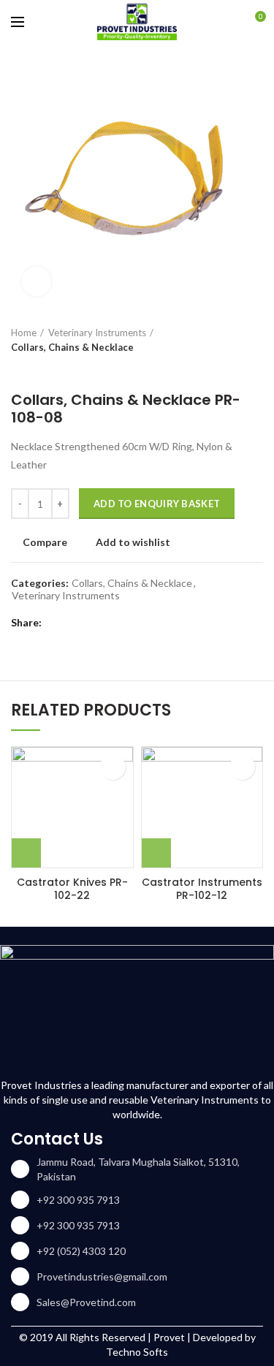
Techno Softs (137, 1352)
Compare (45, 542)
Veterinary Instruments (97, 332)
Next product (47, 369)
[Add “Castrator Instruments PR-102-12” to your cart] (156, 853)
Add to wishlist (133, 542)
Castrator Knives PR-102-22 (72, 889)
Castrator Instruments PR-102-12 (202, 889)
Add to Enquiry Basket (157, 503)
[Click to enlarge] (36, 281)
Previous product (18, 369)
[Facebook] (56, 622)
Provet (169, 1337)
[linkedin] (111, 622)
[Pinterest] (93, 622)
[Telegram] (130, 622)
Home (24, 332)
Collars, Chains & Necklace (72, 347)
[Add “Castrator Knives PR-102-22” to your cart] (26, 853)
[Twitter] (75, 622)
